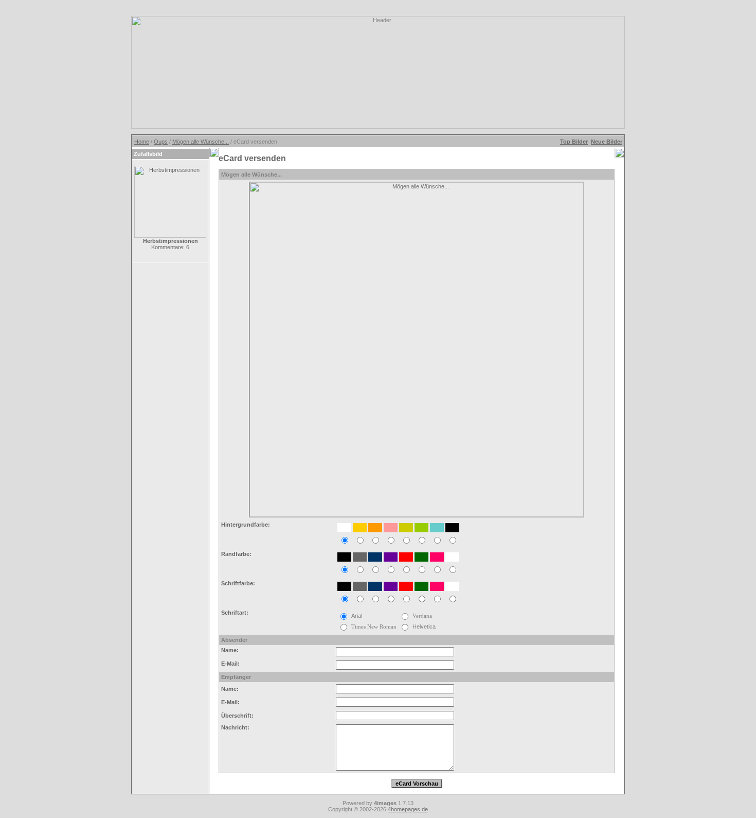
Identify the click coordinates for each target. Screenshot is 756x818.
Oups (161, 141)
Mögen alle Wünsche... (200, 141)
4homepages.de (408, 809)
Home (141, 141)
